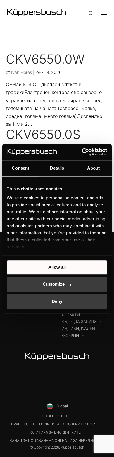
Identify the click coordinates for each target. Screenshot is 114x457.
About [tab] (93, 167)
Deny (57, 301)
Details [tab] (57, 167)
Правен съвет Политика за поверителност (54, 424)
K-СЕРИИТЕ (72, 335)
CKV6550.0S (43, 134)
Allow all (57, 267)
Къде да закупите (81, 321)
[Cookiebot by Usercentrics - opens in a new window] (82, 152)
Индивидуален (78, 328)
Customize (54, 284)
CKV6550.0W (45, 59)
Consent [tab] (20, 167)
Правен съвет (54, 416)
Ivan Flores (21, 72)
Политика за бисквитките (54, 432)
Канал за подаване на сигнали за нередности (56, 440)
